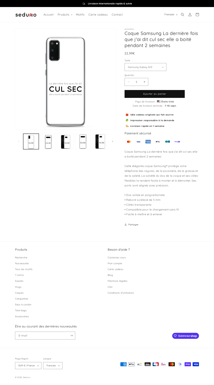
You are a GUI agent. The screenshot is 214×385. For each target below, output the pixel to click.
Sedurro (27, 377)
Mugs (18, 286)
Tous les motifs (24, 269)
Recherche (21, 257)
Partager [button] (133, 224)
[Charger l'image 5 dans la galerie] (100, 141)
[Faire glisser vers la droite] (112, 141)
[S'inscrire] (71, 335)
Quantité (129, 75)
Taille (127, 60)
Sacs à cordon (23, 304)
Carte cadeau (115, 269)
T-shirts (19, 275)
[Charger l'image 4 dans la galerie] (83, 141)
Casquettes (21, 298)
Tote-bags (21, 310)
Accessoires (22, 316)
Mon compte (115, 263)
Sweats (19, 280)
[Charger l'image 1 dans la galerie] (31, 141)
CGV (110, 286)
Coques (19, 292)
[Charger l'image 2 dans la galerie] (48, 141)
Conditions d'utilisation (121, 292)
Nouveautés (22, 263)
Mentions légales (118, 280)
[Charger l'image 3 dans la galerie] (65, 141)
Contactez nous (117, 257)
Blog (110, 275)
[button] (65, 14)
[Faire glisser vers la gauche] (18, 141)
